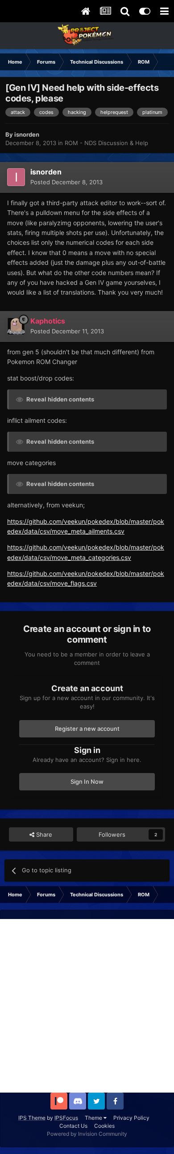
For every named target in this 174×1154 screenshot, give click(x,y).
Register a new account (87, 728)
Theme (94, 1117)
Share (43, 834)
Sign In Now (87, 781)
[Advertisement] (87, 1006)
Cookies (104, 1125)
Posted (66, 182)
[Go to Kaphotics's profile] (16, 326)
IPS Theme (32, 1117)
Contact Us (73, 1125)
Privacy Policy (131, 1117)
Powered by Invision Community (87, 1133)
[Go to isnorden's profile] (16, 177)
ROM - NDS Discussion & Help (106, 142)
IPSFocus (66, 1117)
